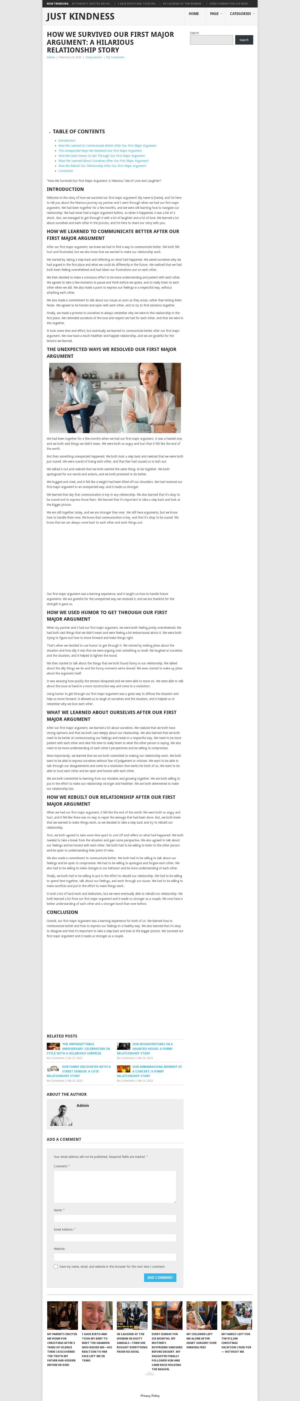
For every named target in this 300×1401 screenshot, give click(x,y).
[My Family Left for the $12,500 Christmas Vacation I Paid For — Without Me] (236, 1315)
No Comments (115, 57)
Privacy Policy (150, 1395)
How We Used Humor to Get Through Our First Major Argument (101, 155)
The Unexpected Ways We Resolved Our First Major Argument (100, 150)
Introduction (66, 140)
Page (214, 14)
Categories (240, 14)
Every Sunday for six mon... (229, 3)
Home (194, 14)
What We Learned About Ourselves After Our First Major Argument (103, 161)
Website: (59, 1249)
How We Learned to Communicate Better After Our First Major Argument (107, 145)
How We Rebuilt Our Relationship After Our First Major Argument (102, 166)
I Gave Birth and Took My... (137, 3)
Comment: (62, 1166)
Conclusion (65, 171)
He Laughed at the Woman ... (183, 3)
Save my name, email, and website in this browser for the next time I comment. (112, 1266)
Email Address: (64, 1229)
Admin (51, 57)
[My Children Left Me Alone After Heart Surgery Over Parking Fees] (201, 1315)
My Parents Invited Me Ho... (92, 3)
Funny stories (94, 57)
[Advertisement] (115, 92)
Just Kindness (81, 16)
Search (194, 33)
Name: (59, 1210)
